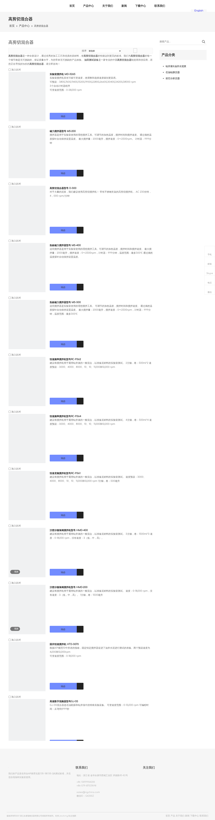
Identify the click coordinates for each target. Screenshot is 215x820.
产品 (173, 816)
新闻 (124, 5)
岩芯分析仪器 (173, 78)
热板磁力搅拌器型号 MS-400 (65, 245)
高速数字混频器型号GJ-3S (64, 701)
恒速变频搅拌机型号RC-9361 (65, 473)
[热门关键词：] (204, 42)
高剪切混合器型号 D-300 (63, 188)
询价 (63, 116)
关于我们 (107, 5)
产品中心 (88, 5)
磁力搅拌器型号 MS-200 (63, 131)
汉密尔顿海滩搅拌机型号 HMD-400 (69, 530)
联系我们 (159, 5)
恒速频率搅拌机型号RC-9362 (65, 359)
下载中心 (140, 5)
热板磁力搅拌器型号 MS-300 (65, 302)
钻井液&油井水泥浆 (176, 66)
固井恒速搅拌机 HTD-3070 (64, 644)
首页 (72, 5)
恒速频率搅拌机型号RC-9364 (65, 416)
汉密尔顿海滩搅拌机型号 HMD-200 (69, 587)
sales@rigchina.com (88, 792)
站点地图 (72, 816)
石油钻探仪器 (173, 72)
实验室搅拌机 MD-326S (62, 74)
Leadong (63, 816)
